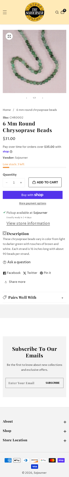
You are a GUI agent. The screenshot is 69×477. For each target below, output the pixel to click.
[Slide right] (43, 98)
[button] (34, 297)
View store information (28, 223)
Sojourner (40, 473)
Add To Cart (47, 182)
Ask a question (19, 262)
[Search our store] (57, 12)
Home (7, 110)
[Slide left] (26, 98)
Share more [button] (17, 282)
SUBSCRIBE (53, 383)
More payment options (32, 203)
